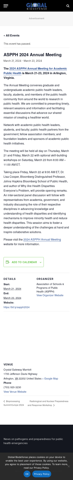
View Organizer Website (49, 295)
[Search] (67, 6)
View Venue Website (15, 391)
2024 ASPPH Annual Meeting (42, 239)
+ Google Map (50, 378)
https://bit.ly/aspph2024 (17, 307)
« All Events (11, 35)
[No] (68, 466)
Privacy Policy (42, 474)
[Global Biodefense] (36, 6)
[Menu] (6, 6)
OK (27, 474)
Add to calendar (24, 262)
